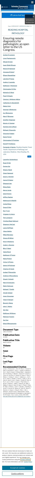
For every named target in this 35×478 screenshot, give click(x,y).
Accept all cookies (17, 468)
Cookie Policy (28, 462)
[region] (17, 463)
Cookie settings (25, 460)
